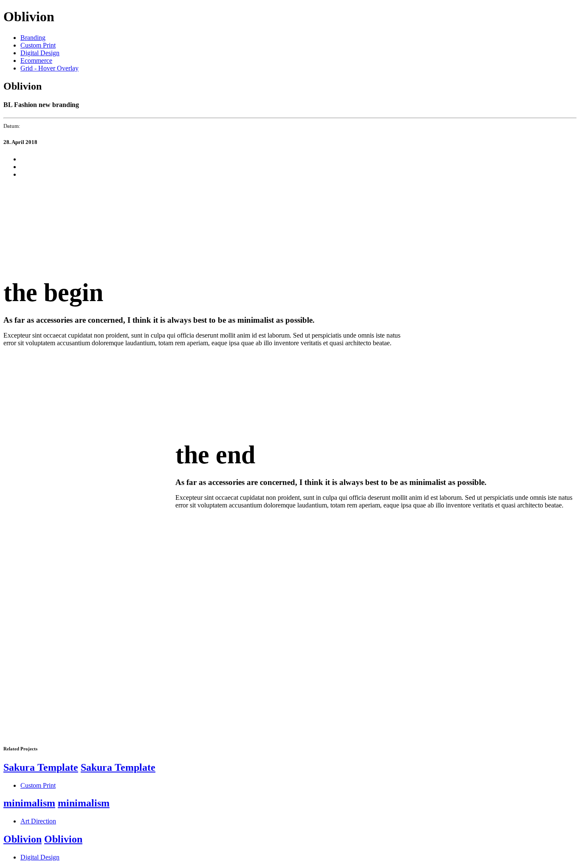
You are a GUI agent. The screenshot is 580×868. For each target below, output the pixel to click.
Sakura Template (40, 767)
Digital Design (39, 52)
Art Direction (38, 821)
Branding (32, 37)
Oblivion (22, 839)
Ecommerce (36, 60)
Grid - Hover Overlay (49, 68)
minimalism (29, 803)
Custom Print (38, 45)
